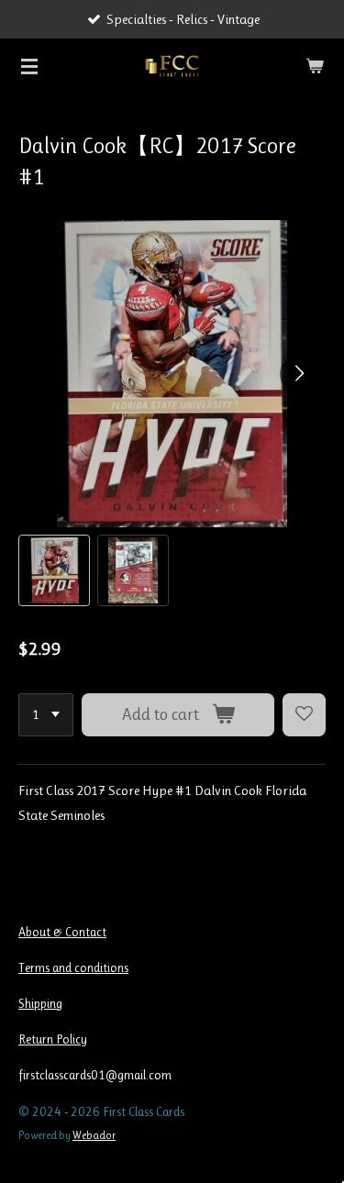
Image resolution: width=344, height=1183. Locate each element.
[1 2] (45, 714)
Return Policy (52, 1039)
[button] (54, 570)
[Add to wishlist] (304, 714)
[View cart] (314, 66)
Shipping (40, 1003)
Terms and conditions (73, 967)
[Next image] (298, 374)
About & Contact (62, 931)
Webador (94, 1135)
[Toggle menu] (29, 66)
